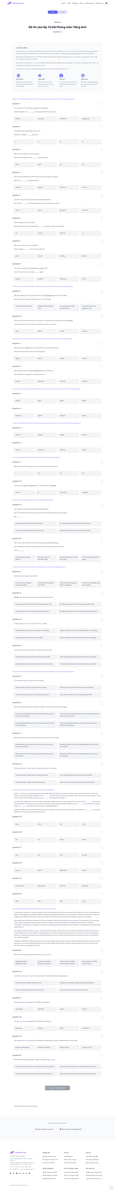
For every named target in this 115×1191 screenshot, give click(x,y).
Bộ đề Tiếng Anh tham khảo (94, 1175)
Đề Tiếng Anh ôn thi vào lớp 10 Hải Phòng (28, 51)
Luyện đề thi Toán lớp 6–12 (94, 1178)
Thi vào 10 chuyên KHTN (71, 1175)
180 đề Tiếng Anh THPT (49, 1178)
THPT (69, 3)
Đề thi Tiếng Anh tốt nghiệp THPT (72, 1129)
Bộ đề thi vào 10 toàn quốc (94, 1172)
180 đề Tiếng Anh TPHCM (49, 1175)
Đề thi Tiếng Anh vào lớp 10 (45, 1129)
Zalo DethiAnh (68, 1156)
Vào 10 (64, 3)
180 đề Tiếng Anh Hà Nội (49, 1172)
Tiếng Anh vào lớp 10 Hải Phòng (70, 53)
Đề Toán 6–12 (100, 3)
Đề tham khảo (89, 3)
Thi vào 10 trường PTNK (71, 1172)
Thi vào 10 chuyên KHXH (71, 1178)
